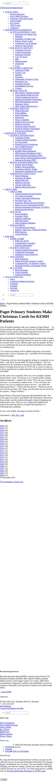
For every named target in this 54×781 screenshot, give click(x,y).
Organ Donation (21, 272)
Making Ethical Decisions (25, 187)
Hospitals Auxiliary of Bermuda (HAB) (30, 266)
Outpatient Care (21, 81)
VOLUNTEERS (17, 257)
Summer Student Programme (26, 250)
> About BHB (5, 692)
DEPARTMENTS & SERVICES (18, 30)
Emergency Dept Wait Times (21, 19)
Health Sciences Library (24, 122)
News (12, 279)
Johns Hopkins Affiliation (25, 223)
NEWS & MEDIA (17, 225)
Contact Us (14, 28)
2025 (2, 428)
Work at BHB (15, 21)
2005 (2, 473)
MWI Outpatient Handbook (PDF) (29, 156)
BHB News (4, 732)
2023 (2, 433)
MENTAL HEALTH (18, 90)
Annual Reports (21, 234)
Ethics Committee (22, 120)
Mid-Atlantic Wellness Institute (27, 93)
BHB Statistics (21, 232)
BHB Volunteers (21, 259)
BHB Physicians (21, 221)
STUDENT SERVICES (20, 248)
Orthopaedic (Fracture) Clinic (26, 79)
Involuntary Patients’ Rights (26, 169)
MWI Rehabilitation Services (26, 102)
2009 (2, 464)
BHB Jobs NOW (22, 241)
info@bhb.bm (5, 706)
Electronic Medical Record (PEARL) (30, 203)
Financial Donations (23, 275)
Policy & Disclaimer (21, 751)
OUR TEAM (15, 212)
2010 (2, 462)
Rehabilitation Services (24, 86)
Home (2, 303)
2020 (2, 439)
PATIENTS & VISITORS (15, 133)
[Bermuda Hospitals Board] (11, 8)
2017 (2, 446)
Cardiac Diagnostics (23, 52)
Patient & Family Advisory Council (29, 261)
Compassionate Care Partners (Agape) (30, 263)
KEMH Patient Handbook (25, 151)
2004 (2, 475)
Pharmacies (19, 117)
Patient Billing (20, 113)
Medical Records (22, 111)
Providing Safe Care (23, 200)
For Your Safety (21, 142)
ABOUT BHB (11, 189)
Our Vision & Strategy (24, 196)
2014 (2, 453)
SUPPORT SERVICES (19, 108)
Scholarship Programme (24, 252)
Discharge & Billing (23, 178)
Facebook (14, 284)
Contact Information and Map (11, 708)
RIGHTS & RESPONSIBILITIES (24, 162)
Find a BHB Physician (19, 16)
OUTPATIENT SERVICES (21, 68)
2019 (2, 442)
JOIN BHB (9, 236)
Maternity (19, 37)
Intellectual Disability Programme (28, 99)
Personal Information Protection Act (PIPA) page (26, 771)
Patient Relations (21, 115)
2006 (2, 471)
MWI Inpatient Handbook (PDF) (28, 153)
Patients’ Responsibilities (25, 167)
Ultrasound (19, 64)
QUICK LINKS (11, 12)
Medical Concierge (22, 124)
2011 (2, 459)
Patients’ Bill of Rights (24, 165)
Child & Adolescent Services (26, 97)
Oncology (19, 77)
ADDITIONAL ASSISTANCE (22, 174)
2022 (2, 435)
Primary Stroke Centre (24, 41)
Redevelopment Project (24, 209)
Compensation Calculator (25, 243)
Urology (18, 88)
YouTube (13, 288)
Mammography (21, 61)
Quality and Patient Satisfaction (27, 198)
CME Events (15, 25)
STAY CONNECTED (14, 277)
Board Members (21, 214)
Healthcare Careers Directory (26, 254)
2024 (2, 430)
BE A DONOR (16, 268)
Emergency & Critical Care (26, 34)
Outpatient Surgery (22, 84)
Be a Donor (14, 23)
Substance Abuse (22, 104)
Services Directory (17, 14)
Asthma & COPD (22, 70)
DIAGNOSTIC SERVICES (21, 48)
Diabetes (18, 75)
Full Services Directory (24, 131)
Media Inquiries (6, 734)
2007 (2, 468)
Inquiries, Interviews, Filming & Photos (30, 230)
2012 (2, 457)
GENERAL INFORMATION (22, 135)
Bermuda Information (23, 245)
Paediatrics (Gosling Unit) (25, 39)
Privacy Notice (6, 736)
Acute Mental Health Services (27, 95)
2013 (2, 455)
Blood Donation (21, 270)
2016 (2, 448)
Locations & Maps (22, 138)
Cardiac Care (20, 72)
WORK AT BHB (17, 239)
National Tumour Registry (25, 126)
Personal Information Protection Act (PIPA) (32, 207)
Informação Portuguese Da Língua (28, 171)
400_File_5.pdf (18, 415)
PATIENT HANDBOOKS (21, 149)
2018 (2, 444)
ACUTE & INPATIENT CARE (23, 32)
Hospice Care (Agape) (24, 46)
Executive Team (21, 216)
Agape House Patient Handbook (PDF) (30, 158)
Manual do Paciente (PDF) (25, 160)
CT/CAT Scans (21, 57)
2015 (2, 451)
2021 (2, 437)
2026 (2, 426)
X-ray (17, 66)
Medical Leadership (23, 218)
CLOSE (4, 780)
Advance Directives (23, 185)
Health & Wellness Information (27, 129)
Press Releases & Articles (25, 227)
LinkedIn (13, 286)
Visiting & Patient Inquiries (26, 140)
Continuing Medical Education (22, 281)
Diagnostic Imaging (23, 55)
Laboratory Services (23, 50)
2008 (2, 466)
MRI (17, 59)
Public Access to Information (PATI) (29, 205)
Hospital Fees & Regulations (26, 144)
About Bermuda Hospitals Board (28, 194)
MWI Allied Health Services (26, 106)
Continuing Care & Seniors (26, 43)
